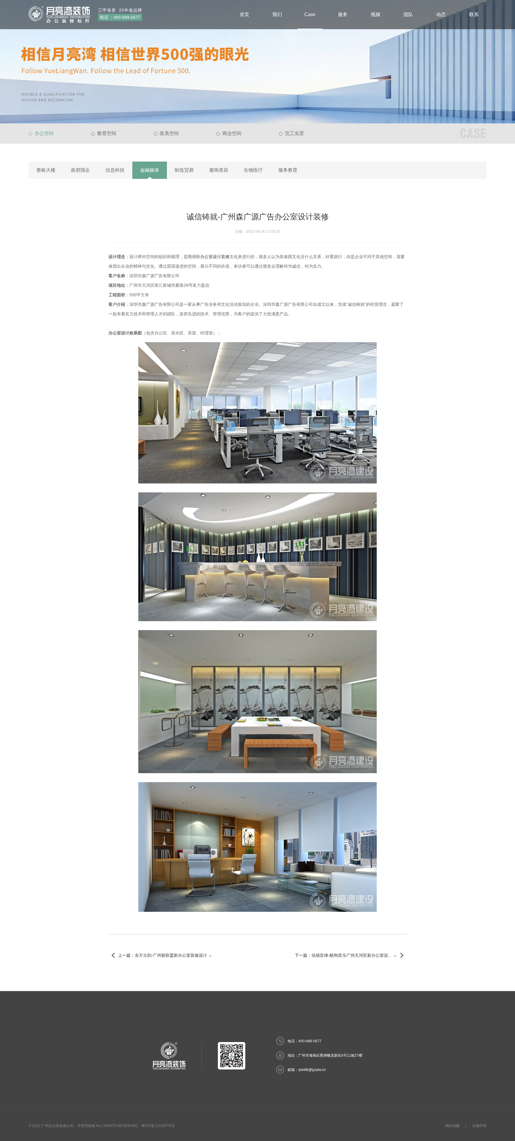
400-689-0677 (127, 17)
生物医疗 (253, 170)
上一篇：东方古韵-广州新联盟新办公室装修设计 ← (165, 955)
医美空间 (169, 133)
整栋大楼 (45, 170)
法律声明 (479, 1126)
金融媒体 (149, 170)
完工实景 (294, 133)
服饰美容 (218, 170)
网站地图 (452, 1126)
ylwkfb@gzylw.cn (312, 1070)
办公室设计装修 (214, 256)
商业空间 (231, 133)
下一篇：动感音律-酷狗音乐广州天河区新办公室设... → (346, 955)
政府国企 (80, 170)
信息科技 (115, 170)
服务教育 (287, 170)
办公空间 (44, 133)
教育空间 (106, 133)
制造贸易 (184, 170)
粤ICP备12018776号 (158, 1126)
